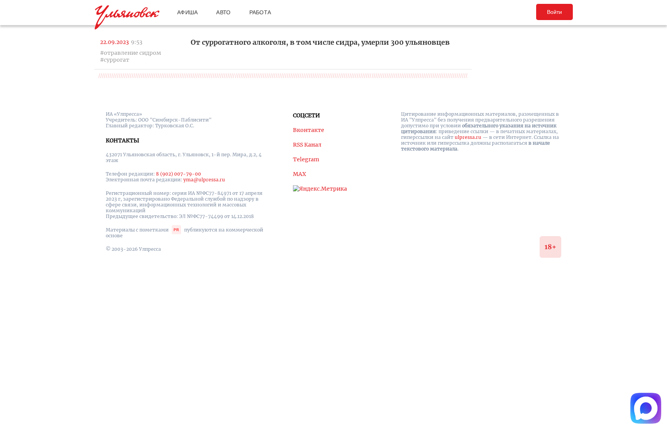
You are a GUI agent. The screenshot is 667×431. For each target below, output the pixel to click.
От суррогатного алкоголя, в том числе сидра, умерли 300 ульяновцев (320, 42)
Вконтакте (308, 130)
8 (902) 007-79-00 (178, 174)
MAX (299, 174)
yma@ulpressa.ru (204, 180)
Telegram (306, 159)
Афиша (187, 12)
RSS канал (307, 144)
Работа (260, 12)
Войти (554, 12)
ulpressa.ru (468, 137)
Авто (223, 12)
